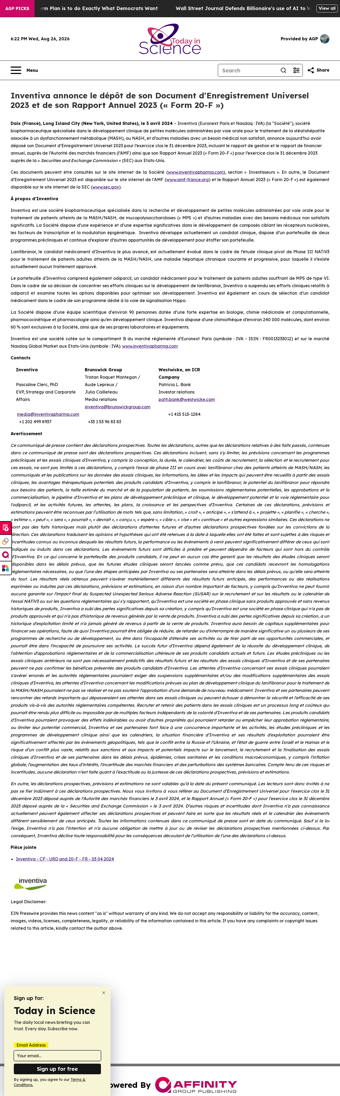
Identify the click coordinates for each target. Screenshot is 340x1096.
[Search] (283, 70)
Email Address (31, 1045)
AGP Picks (17, 8)
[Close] (103, 992)
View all (327, 8)
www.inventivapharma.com (150, 346)
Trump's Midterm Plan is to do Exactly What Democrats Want (82, 8)
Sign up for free (57, 1069)
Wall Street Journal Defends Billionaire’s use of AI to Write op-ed (256, 8)
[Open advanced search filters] (296, 70)
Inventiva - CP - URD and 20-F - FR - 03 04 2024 (65, 859)
